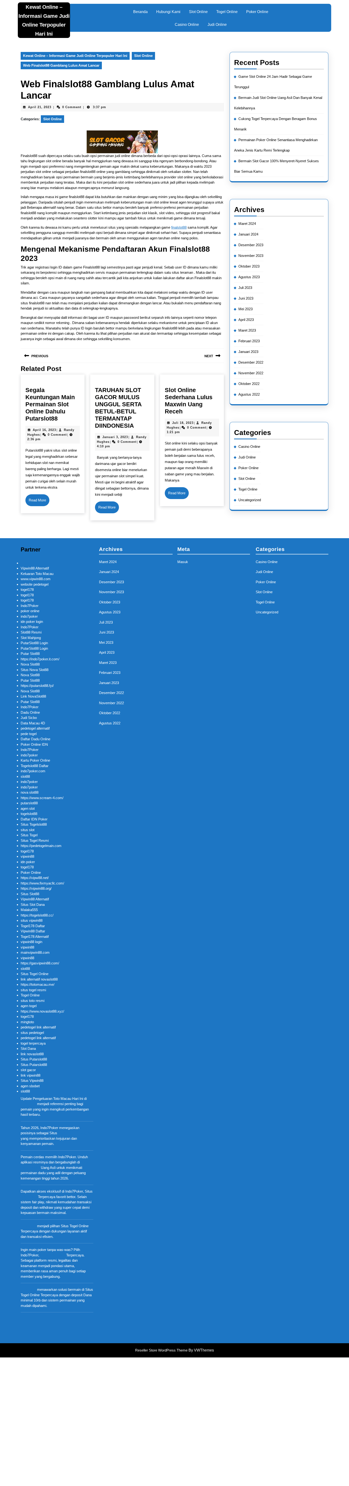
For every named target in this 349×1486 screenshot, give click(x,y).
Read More (39, 502)
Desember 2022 (250, 362)
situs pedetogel (32, 1033)
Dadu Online (30, 712)
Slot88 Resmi (31, 632)
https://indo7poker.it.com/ (40, 659)
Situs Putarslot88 (34, 1059)
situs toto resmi (32, 1001)
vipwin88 (27, 856)
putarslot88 (29, 803)
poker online (30, 611)
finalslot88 (179, 227)
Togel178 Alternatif (35, 937)
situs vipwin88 (31, 920)
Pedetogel (28, 1104)
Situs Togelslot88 (34, 824)
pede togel (29, 734)
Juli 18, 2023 (182, 423)
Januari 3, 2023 (115, 437)
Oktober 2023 (248, 266)
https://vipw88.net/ (35, 878)
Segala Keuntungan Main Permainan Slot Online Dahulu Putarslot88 (50, 404)
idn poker (28, 862)
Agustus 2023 (249, 277)
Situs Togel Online (34, 974)
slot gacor (28, 1070)
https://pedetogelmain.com (41, 846)
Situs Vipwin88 (32, 1081)
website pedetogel (34, 584)
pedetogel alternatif (35, 728)
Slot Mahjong (31, 638)
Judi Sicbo (29, 718)
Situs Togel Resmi (35, 840)
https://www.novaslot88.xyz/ (42, 1011)
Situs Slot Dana (33, 905)
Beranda (140, 12)
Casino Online (187, 25)
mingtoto (27, 1022)
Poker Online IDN (34, 744)
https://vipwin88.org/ (36, 888)
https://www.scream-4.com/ (42, 798)
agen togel (29, 1006)
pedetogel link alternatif (38, 1027)
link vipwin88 (30, 1075)
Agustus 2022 (249, 394)
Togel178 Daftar (33, 926)
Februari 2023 (249, 341)
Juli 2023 (245, 288)
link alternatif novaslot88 (39, 979)
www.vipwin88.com (36, 579)
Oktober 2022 (248, 384)
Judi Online (217, 25)
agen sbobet (30, 1086)
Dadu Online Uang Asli (75, 1133)
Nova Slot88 (30, 664)
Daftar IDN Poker (34, 819)
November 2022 (250, 373)
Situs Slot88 (30, 894)
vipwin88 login (31, 942)
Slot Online (198, 12)
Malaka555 (29, 910)
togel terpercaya (33, 1043)
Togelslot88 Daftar (34, 766)
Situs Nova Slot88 (34, 670)
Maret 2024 (247, 224)
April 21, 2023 (39, 107)
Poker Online (257, 12)
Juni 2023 (245, 298)
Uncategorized (249, 500)
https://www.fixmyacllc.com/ (42, 883)
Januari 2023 (248, 352)
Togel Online (227, 12)
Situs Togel (29, 835)
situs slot (27, 830)
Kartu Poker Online (35, 760)
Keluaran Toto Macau (37, 574)
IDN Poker (29, 1197)
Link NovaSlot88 (33, 696)
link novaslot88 (32, 1054)
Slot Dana (28, 1048)
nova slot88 (29, 792)
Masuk (182, 562)
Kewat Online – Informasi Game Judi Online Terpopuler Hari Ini (75, 56)
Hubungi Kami (168, 12)
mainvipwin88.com (35, 952)
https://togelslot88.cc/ (37, 915)
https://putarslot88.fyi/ (37, 686)
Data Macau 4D (33, 723)
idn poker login (32, 622)
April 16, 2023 (44, 430)
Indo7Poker (29, 606)
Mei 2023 (245, 309)
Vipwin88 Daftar (33, 931)
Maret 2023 (247, 330)
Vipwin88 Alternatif (35, 568)
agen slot (28, 808)
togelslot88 (29, 814)
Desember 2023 (250, 245)
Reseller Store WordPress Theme (161, 1350)
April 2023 (246, 320)
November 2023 (250, 256)
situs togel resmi (33, 990)
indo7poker (29, 616)
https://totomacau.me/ (37, 984)
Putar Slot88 (30, 654)
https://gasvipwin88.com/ (40, 963)
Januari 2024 (248, 234)
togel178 (27, 590)
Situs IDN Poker (52, 1255)
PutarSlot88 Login (34, 643)
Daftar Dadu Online (35, 739)
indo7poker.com (33, 771)
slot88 (25, 776)
